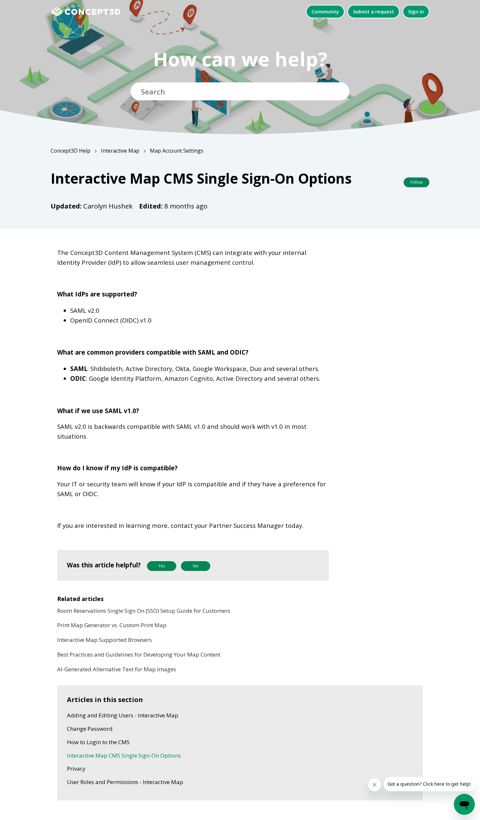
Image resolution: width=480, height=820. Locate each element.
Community (325, 11)
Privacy (76, 768)
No (196, 566)
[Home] (89, 11)
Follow (416, 182)
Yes (161, 566)
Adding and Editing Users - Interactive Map (122, 715)
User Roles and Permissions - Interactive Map (125, 782)
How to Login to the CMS (98, 742)
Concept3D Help (70, 150)
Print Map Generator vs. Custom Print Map (112, 625)
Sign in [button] (416, 11)
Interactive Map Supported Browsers (104, 640)
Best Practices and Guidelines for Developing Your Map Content (138, 654)
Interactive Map (120, 150)
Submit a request (373, 11)
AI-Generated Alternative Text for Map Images (116, 669)
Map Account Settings (176, 150)
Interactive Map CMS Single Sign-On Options (124, 755)
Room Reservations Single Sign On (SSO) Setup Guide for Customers (143, 610)
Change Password (90, 728)
